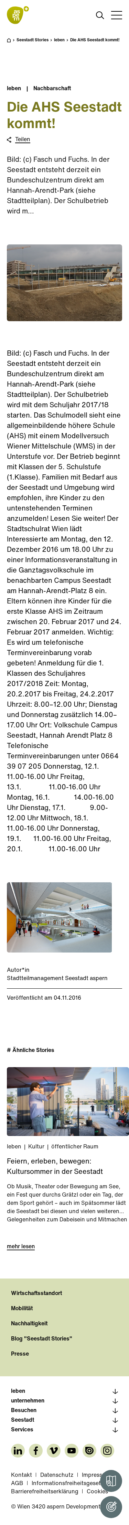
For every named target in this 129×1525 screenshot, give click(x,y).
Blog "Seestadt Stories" (41, 1339)
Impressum (96, 1475)
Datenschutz (57, 1475)
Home (12, 43)
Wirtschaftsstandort (36, 1293)
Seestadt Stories (33, 40)
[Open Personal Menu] (111, 1507)
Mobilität (22, 1309)
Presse (20, 1354)
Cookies (97, 1492)
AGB (17, 1483)
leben (59, 40)
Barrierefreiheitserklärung (44, 1492)
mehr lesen (21, 1247)
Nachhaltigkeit (29, 1324)
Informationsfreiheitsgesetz (68, 1483)
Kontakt (21, 1475)
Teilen (22, 140)
